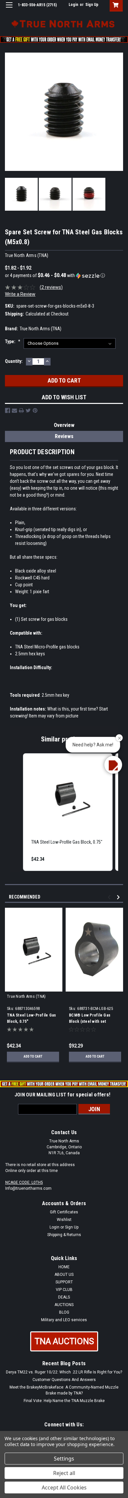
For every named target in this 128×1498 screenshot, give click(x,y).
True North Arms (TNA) (26, 996)
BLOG (64, 1312)
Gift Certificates (64, 1212)
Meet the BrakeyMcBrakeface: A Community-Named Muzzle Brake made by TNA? (64, 1390)
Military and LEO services (64, 1320)
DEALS (64, 1297)
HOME (64, 1267)
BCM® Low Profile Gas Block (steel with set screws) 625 (89, 1021)
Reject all (64, 1473)
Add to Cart (33, 1056)
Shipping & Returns (64, 1234)
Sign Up (91, 4)
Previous (110, 897)
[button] (64, 275)
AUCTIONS (64, 1304)
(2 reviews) (51, 287)
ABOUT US (64, 1274)
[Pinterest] (35, 410)
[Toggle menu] (9, 9)
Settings (64, 1458)
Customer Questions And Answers (64, 1379)
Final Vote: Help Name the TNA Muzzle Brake (64, 1400)
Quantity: (14, 361)
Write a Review (20, 294)
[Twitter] (28, 410)
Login (73, 4)
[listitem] (68, 812)
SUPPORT (64, 1282)
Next (119, 897)
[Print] (21, 410)
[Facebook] (7, 410)
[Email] (14, 410)
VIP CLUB (64, 1289)
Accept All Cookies (64, 1487)
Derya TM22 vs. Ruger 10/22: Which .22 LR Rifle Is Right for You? (64, 1372)
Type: (12, 341)
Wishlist (64, 1219)
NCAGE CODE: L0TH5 (24, 1182)
